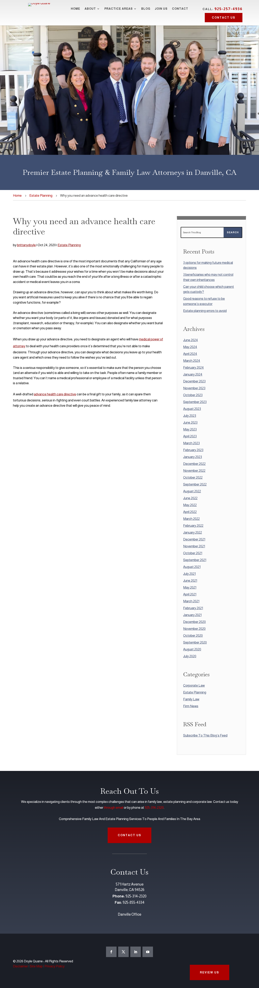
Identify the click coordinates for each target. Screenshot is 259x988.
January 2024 (192, 374)
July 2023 (189, 416)
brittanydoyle (26, 245)
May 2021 (189, 587)
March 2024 (191, 361)
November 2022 (194, 471)
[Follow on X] (123, 952)
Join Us (161, 8)
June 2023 (190, 422)
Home (75, 8)
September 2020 (195, 642)
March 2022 (191, 519)
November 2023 (194, 388)
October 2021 (192, 553)
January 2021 (192, 615)
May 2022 (190, 505)
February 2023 (193, 450)
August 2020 (192, 649)
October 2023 (193, 395)
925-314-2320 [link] (135, 896)
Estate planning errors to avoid (205, 311)
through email (113, 808)
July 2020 (189, 656)
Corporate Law (194, 685)
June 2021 (190, 581)
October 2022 (193, 477)
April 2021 (189, 594)
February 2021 (193, 608)
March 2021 (191, 601)
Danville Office (129, 914)
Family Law (191, 699)
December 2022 (194, 464)
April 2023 (190, 436)
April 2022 (190, 512)
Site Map (36, 966)
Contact (180, 8)
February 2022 (193, 526)
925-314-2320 (154, 808)
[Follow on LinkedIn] (135, 952)
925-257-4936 (228, 9)
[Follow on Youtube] (147, 952)
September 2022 (195, 484)
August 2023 (192, 409)
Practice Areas (118, 8)
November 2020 (194, 629)
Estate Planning (40, 195)
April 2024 (190, 354)
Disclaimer (20, 966)
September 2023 (195, 402)
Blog (145, 8)
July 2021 (189, 574)
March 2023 (191, 443)
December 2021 (194, 539)
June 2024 (190, 340)
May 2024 (190, 347)
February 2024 (193, 367)
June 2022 (190, 498)
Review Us (209, 972)
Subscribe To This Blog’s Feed (205, 735)
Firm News (190, 706)
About (90, 8)
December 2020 (194, 622)
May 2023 (190, 429)
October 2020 (193, 636)
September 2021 (194, 560)
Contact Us (223, 17)
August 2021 (192, 567)
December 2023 (194, 381)
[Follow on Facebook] (111, 952)
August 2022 (192, 491)
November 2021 (194, 546)
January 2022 (192, 532)
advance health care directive (55, 394)
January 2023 (192, 457)
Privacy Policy (55, 966)
